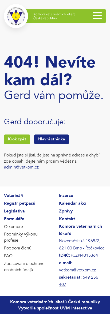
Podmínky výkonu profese (21, 237)
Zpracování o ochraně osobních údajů (24, 267)
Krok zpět (17, 139)
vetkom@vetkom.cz (77, 270)
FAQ (8, 256)
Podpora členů (18, 248)
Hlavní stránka (51, 139)
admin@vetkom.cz (21, 167)
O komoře (13, 227)
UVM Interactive (76, 308)
